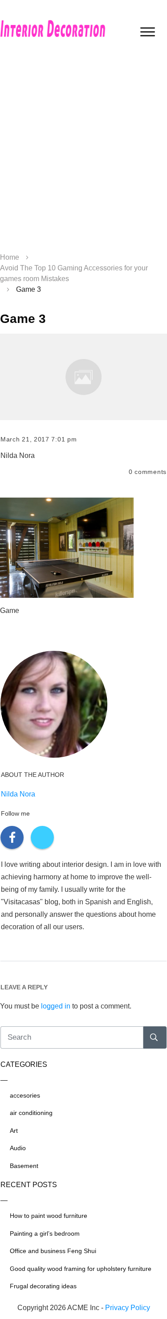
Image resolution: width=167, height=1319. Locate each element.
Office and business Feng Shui (53, 1250)
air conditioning (31, 1112)
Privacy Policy (127, 1307)
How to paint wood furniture (48, 1215)
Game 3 (23, 319)
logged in (55, 1006)
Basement (24, 1165)
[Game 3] (83, 377)
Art (14, 1130)
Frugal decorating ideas (43, 1286)
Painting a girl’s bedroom (45, 1233)
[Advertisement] (83, 154)
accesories (25, 1095)
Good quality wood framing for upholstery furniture (80, 1268)
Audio (18, 1148)
